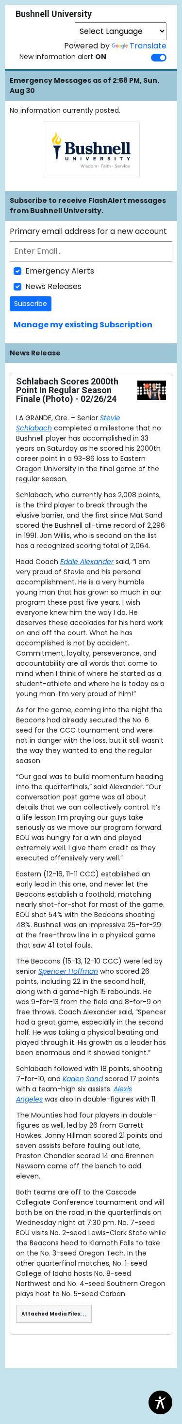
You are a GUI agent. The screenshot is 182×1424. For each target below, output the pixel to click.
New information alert (62, 56)
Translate (148, 45)
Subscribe (30, 303)
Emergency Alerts (59, 270)
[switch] (158, 57)
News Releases (53, 286)
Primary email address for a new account (88, 231)
